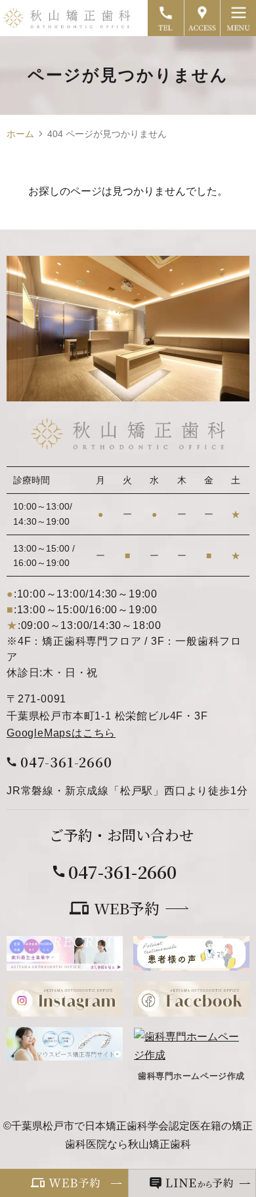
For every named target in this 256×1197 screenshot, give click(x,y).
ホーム (20, 134)
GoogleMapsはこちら (61, 733)
